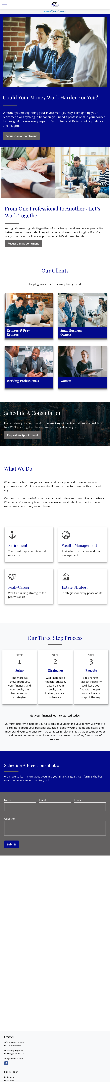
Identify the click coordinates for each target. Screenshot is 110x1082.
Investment (9, 1080)
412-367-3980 (17, 1042)
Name (7, 800)
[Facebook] (6, 1063)
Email (42, 800)
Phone (78, 800)
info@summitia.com (13, 1058)
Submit (11, 844)
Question (9, 818)
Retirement (9, 1077)
